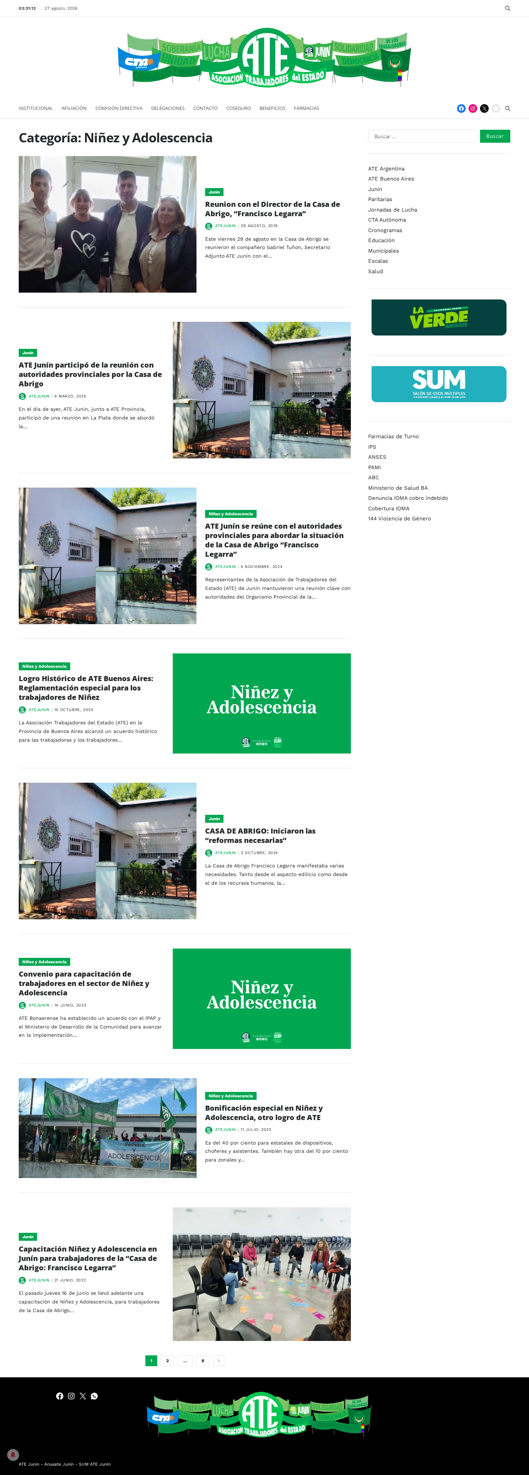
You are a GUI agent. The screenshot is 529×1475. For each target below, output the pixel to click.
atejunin (225, 225)
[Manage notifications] (13, 1455)
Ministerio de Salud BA (398, 488)
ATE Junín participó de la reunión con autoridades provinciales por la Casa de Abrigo (90, 374)
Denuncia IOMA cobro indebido (408, 498)
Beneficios (272, 108)
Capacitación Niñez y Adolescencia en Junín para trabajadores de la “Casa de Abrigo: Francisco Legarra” (88, 1258)
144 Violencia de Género (399, 518)
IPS (372, 447)
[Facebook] (461, 108)
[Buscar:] (421, 138)
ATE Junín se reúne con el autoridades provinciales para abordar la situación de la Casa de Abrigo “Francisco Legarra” (274, 540)
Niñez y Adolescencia (231, 513)
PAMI (374, 467)
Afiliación (74, 108)
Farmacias (306, 108)
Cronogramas (385, 230)
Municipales (383, 251)
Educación (381, 240)
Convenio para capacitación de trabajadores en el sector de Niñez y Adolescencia (84, 983)
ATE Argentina (386, 168)
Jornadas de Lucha (392, 209)
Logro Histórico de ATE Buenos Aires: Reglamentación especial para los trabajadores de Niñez (86, 688)
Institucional (36, 108)
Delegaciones (168, 108)
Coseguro (238, 108)
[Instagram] (473, 108)
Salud (375, 271)
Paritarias (380, 199)
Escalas (378, 261)
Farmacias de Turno (393, 436)
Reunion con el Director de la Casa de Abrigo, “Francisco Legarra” (272, 208)
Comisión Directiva (119, 108)
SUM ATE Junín (94, 1464)
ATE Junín (29, 1464)
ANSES (377, 457)
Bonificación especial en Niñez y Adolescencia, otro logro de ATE (264, 1112)
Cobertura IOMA (389, 508)
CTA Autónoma (387, 220)
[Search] (507, 8)
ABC (373, 477)
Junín (214, 192)
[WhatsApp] (496, 108)
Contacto (205, 108)
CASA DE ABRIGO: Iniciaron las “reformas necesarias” (260, 835)
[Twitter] (484, 108)
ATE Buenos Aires (391, 179)
